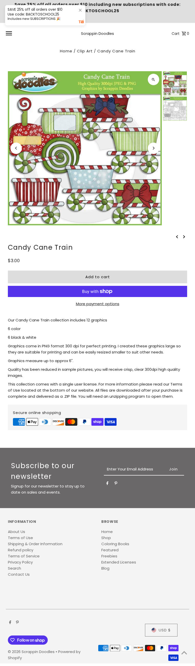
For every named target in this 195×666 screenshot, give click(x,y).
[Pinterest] (116, 484)
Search (14, 568)
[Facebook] (107, 484)
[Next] (153, 148)
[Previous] (16, 148)
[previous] (177, 236)
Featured (110, 550)
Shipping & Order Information (35, 543)
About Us (16, 531)
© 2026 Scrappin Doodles (32, 651)
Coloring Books (115, 543)
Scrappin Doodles (97, 33)
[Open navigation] (37, 33)
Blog (105, 568)
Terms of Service (24, 556)
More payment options (97, 303)
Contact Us (19, 574)
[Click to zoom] (153, 79)
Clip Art (85, 51)
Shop (106, 537)
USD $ (165, 630)
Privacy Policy (20, 562)
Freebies (109, 556)
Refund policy (20, 550)
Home (66, 51)
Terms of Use (20, 537)
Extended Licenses (118, 562)
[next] (184, 236)
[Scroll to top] (184, 652)
